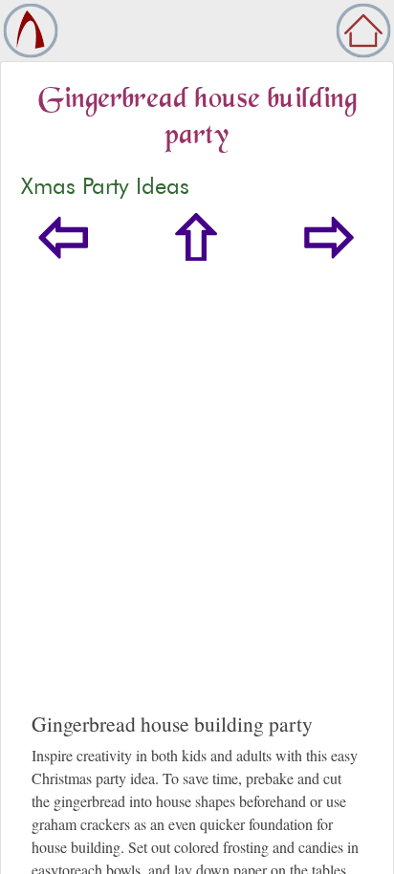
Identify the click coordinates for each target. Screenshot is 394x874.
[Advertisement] (197, 505)
